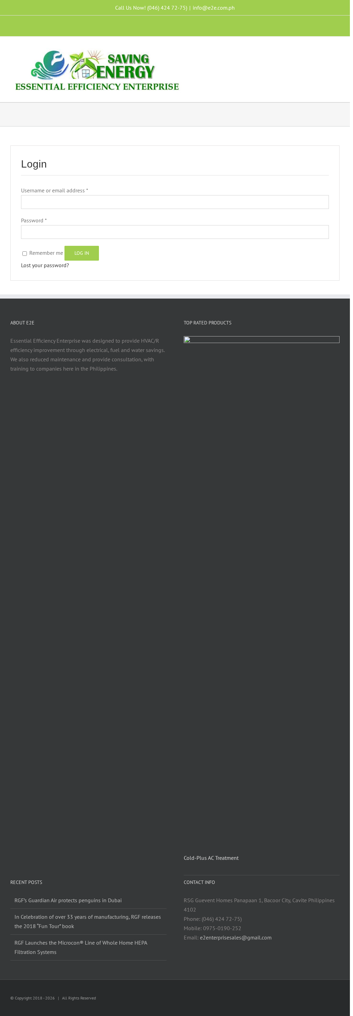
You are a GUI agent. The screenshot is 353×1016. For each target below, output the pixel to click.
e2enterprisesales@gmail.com (236, 937)
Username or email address (54, 190)
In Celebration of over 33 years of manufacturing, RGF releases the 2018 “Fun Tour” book (87, 921)
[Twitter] (84, 395)
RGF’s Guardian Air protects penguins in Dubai (68, 900)
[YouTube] (93, 395)
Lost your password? (45, 265)
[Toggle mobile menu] (337, 48)
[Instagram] (74, 395)
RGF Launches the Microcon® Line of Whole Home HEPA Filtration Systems (80, 947)
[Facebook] (65, 395)
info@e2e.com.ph (214, 7)
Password (34, 220)
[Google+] (112, 395)
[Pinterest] (102, 395)
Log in (81, 253)
